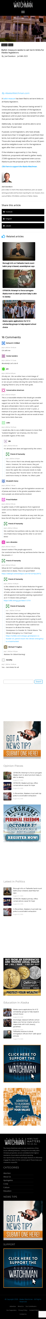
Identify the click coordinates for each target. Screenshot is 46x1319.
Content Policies (34, 1310)
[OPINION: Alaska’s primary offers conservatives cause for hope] (7, 786)
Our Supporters (11, 1310)
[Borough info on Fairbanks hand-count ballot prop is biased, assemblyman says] (7, 891)
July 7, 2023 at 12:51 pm (13, 610)
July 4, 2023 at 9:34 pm (9, 394)
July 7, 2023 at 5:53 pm (11, 651)
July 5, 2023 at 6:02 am (11, 445)
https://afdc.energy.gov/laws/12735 (17, 600)
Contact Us (23, 1314)
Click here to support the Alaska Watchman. (19, 166)
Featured (4, 45)
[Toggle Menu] (23, 12)
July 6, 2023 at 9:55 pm (9, 565)
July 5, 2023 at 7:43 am (8, 485)
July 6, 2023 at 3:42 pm (9, 546)
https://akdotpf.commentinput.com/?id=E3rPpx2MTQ (21, 573)
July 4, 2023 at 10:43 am (9, 347)
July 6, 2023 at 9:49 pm (11, 528)
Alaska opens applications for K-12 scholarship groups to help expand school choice (26, 1012)
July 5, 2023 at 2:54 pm (13, 458)
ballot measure (9, 98)
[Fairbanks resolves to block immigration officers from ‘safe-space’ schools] (7, 1034)
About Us (21, 1306)
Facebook (8, 212)
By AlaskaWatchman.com (15, 93)
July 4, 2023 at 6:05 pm (9, 373)
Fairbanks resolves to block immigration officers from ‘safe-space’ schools (27, 1033)
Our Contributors (31, 1306)
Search (38, 682)
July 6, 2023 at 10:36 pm (11, 583)
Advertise (13, 1306)
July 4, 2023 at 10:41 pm (9, 427)
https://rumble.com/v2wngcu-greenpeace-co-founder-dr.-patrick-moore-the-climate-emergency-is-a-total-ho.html (25, 638)
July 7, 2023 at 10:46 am (9, 664)
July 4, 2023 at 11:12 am (9, 360)
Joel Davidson (7, 187)
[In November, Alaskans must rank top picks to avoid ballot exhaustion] (7, 796)
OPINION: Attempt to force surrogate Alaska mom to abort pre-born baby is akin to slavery (27, 775)
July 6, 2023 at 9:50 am (8, 504)
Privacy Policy (23, 1310)
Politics (11, 45)
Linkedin (7, 226)
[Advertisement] (23, 74)
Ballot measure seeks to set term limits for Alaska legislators (22, 51)
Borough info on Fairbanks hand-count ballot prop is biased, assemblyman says (27, 890)
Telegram (8, 219)
